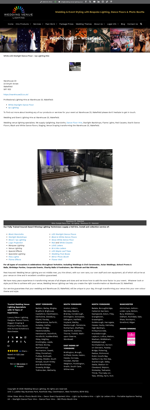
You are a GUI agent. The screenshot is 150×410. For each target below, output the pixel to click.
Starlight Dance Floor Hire (25, 399)
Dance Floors (22, 320)
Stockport (130, 319)
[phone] (25, 342)
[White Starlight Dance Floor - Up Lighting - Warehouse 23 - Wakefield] (75, 66)
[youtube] (94, 2)
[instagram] (103, 2)
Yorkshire (22, 329)
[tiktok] (107, 2)
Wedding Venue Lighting (35, 389)
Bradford (40, 311)
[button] (124, 347)
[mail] (8, 346)
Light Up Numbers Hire (82, 396)
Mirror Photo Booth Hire (30, 396)
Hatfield (77, 319)
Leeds (49, 342)
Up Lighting (13, 108)
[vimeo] (17, 342)
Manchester (13, 331)
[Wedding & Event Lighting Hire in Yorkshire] (18, 6)
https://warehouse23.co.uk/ (16, 94)
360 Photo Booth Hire (67, 399)
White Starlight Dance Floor (21, 105)
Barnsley (67, 311)
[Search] (141, 24)
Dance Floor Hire (74, 123)
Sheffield (79, 328)
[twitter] (90, 2)
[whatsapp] (55, 2)
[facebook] (86, 2)
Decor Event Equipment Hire (57, 396)
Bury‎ (122, 314)
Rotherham (69, 328)
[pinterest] (111, 2)
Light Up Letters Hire (105, 396)
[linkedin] (98, 2)
